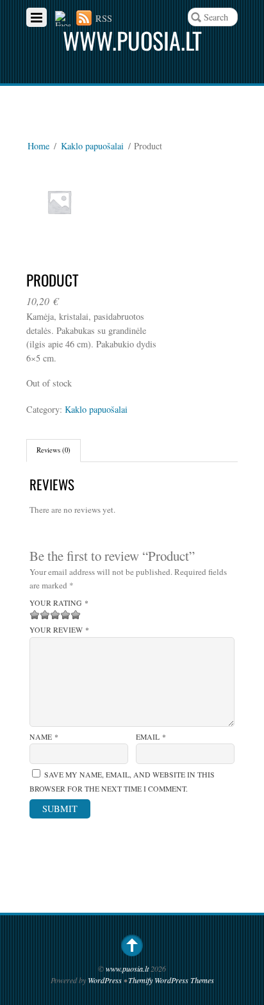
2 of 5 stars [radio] (39, 615)
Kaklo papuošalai (92, 146)
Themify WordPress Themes (171, 980)
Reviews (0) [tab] (53, 449)
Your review (59, 630)
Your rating (58, 603)
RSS (103, 18)
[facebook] (62, 18)
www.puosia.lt (127, 968)
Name (43, 737)
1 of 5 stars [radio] (34, 615)
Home (38, 146)
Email (151, 737)
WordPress (105, 980)
